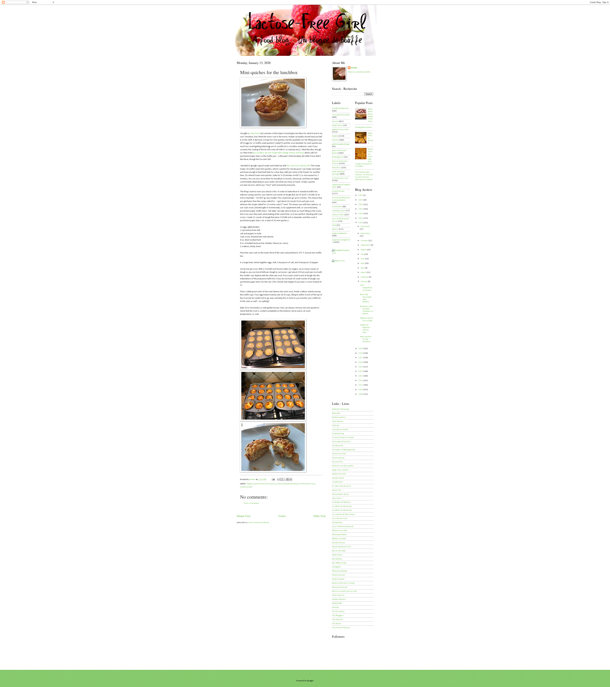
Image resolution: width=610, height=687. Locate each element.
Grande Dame (338, 478)
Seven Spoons (338, 595)
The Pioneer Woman (341, 628)
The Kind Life (337, 619)
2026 (360, 195)
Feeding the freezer (363, 127)
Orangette (336, 567)
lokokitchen (337, 522)
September (366, 245)
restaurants (337, 207)
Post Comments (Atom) (258, 522)
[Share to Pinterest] (290, 479)
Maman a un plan (339, 530)
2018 (360, 353)
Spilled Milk (337, 603)
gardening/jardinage (340, 144)
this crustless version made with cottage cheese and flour (278, 153)
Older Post (319, 516)
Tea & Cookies (338, 611)
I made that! (337, 482)
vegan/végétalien (339, 233)
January (364, 281)
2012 (360, 381)
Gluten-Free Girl (339, 474)
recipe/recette (246, 487)
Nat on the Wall (339, 551)
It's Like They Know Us (341, 486)
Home (281, 516)
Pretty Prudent (338, 579)
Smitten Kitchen (339, 599)
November (365, 233)
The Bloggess (338, 616)
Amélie (354, 68)
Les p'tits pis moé (339, 518)
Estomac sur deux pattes (343, 466)
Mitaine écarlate (339, 539)
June (363, 259)
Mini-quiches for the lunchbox (365, 339)
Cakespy (335, 425)
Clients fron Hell (339, 454)
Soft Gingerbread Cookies (366, 287)
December (365, 226)
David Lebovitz (338, 458)
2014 (360, 371)
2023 (360, 209)
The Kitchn (336, 624)
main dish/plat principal (287, 484)
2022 (360, 214)
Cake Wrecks (337, 421)
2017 (360, 358)
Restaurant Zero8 (339, 587)
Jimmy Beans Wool (340, 494)
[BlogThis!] (281, 479)
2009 (360, 394)
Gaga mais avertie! (340, 470)
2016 (360, 362)
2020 (360, 223)
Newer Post (243, 516)
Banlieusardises (339, 417)
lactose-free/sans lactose (265, 484)
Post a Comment (251, 503)
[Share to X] (284, 479)
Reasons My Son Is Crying (343, 583)
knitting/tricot (338, 157)
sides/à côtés (338, 215)
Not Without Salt (339, 563)
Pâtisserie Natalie (339, 571)
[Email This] (278, 479)
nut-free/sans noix (307, 484)
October (364, 241)
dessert (335, 121)
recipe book (254, 133)
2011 (360, 385)
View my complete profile (359, 72)
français (335, 140)
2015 (360, 367)
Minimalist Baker (339, 535)
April (363, 268)
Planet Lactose (338, 575)
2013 (360, 376)
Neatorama (337, 555)
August (364, 250)
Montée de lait (338, 543)
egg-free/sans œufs (340, 129)
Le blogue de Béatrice (341, 502)
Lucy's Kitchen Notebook (342, 526)
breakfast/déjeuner (340, 108)
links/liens (336, 168)
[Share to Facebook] (287, 479)
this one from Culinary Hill (298, 166)
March (364, 272)
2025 (360, 200)
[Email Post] (273, 479)
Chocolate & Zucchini (341, 442)
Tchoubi (335, 607)
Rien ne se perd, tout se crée (344, 591)
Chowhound (337, 446)
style (334, 225)
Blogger (310, 681)
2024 (360, 205)
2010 (360, 390)
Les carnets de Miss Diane (343, 514)
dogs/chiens (337, 125)
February (365, 277)
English (250, 484)
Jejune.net (336, 490)
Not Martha (337, 559)
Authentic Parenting (340, 409)
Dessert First (337, 462)
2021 (360, 218)
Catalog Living (338, 433)
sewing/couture (339, 211)
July (362, 254)
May (363, 263)
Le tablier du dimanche (342, 506)
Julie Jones (336, 498)
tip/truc (335, 229)
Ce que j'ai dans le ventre (343, 437)
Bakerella (336, 413)
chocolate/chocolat (340, 115)
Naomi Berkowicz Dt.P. (341, 547)
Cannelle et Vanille (340, 429)
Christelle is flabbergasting (343, 450)
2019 (360, 349)
